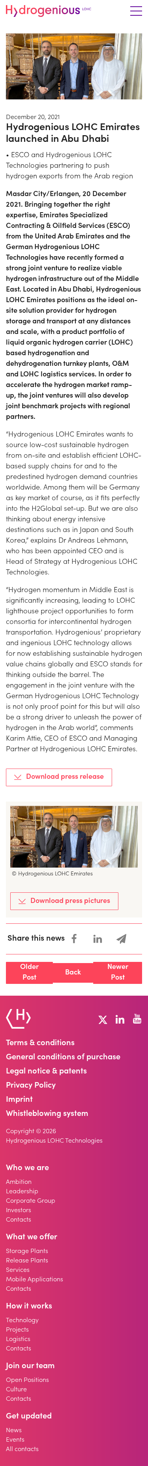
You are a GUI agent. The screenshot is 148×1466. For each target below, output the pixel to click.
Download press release (65, 777)
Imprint (19, 1100)
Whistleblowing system (47, 1114)
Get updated (29, 1417)
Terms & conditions (40, 1044)
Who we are (27, 1168)
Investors (18, 1210)
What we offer (31, 1238)
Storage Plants (27, 1251)
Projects (17, 1330)
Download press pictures (70, 901)
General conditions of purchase (63, 1058)
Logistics (18, 1339)
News (14, 1430)
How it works (29, 1307)
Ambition (19, 1182)
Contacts (18, 1220)
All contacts (22, 1449)
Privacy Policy (31, 1086)
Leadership (22, 1192)
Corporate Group (30, 1201)
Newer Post (117, 973)
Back (73, 972)
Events (15, 1440)
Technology (22, 1320)
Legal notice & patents (46, 1072)
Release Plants (27, 1261)
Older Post (29, 973)
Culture (16, 1390)
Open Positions (27, 1380)
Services (18, 1270)
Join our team (30, 1367)
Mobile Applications (34, 1280)
